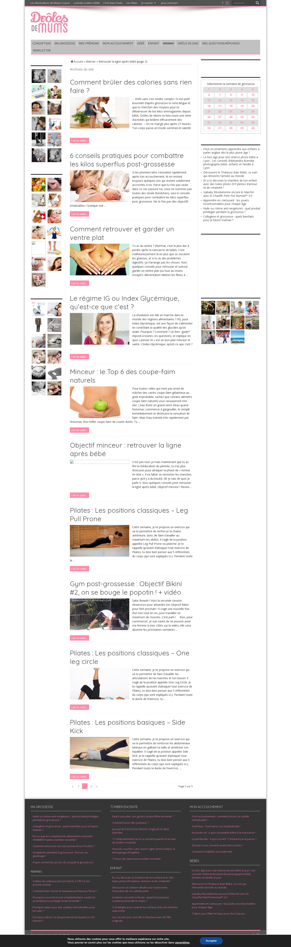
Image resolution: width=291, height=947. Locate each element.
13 (230, 100)
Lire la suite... (79, 140)
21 (208, 111)
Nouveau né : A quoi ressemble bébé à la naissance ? (224, 832)
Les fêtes (132, 3)
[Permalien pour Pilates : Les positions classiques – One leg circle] (99, 698)
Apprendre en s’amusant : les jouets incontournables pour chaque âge (226, 202)
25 (252, 111)
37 (219, 128)
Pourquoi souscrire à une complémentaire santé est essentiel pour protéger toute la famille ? (64, 899)
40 (252, 128)
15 (252, 100)
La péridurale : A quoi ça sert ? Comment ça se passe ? (224, 839)
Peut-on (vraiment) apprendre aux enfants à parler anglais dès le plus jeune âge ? (231, 150)
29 (241, 117)
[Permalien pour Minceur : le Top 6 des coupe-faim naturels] (99, 417)
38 (230, 128)
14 (241, 100)
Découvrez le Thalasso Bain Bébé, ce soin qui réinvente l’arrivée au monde (230, 174)
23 (230, 111)
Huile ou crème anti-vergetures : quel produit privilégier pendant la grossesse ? (231, 210)
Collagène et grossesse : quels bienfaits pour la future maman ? (228, 218)
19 (241, 106)
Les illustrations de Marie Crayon (50, 3)
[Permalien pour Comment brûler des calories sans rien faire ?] (99, 127)
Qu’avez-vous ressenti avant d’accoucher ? (217, 845)
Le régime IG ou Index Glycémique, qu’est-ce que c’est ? (124, 302)
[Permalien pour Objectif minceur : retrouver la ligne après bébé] (99, 463)
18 (230, 106)
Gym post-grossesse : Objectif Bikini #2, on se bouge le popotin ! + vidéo (126, 587)
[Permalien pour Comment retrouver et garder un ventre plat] (99, 274)
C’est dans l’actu (113, 3)
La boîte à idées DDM (86, 3)
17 (219, 106)
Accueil (78, 61)
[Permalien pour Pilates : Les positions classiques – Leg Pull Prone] (99, 555)
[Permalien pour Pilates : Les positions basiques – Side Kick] (99, 767)
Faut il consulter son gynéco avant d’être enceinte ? (142, 816)
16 (208, 106)
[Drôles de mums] (49, 30)
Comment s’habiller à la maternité (212, 851)
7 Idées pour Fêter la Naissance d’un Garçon (218, 913)
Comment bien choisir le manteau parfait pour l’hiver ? (65, 891)
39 (241, 128)
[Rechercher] (257, 3)
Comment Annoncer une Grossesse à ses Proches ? (64, 846)
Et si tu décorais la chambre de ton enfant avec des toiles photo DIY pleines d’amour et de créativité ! (230, 184)
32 (219, 122)
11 (208, 100)
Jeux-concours (169, 3)
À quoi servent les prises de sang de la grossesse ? (63, 862)
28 (230, 117)
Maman (91, 61)
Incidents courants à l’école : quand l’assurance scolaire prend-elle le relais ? (140, 899)
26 (208, 117)
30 (252, 117)
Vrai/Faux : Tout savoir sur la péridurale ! (216, 826)
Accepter (211, 941)
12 (219, 100)
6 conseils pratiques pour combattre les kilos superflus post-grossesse (127, 159)
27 (219, 117)
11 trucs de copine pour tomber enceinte (136, 858)
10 (252, 95)
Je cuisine (147, 3)
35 (252, 122)
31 (208, 122)
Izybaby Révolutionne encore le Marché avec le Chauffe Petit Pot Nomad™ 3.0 (228, 194)
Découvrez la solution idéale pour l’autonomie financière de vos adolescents (139, 889)
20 (252, 106)
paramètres (182, 942)
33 (230, 122)
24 (241, 111)
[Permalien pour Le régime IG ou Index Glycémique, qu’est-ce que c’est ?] (99, 343)
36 (208, 128)
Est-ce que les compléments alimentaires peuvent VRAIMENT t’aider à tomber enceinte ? (62, 837)
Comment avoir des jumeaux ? (130, 822)
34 (241, 122)
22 (219, 111)
